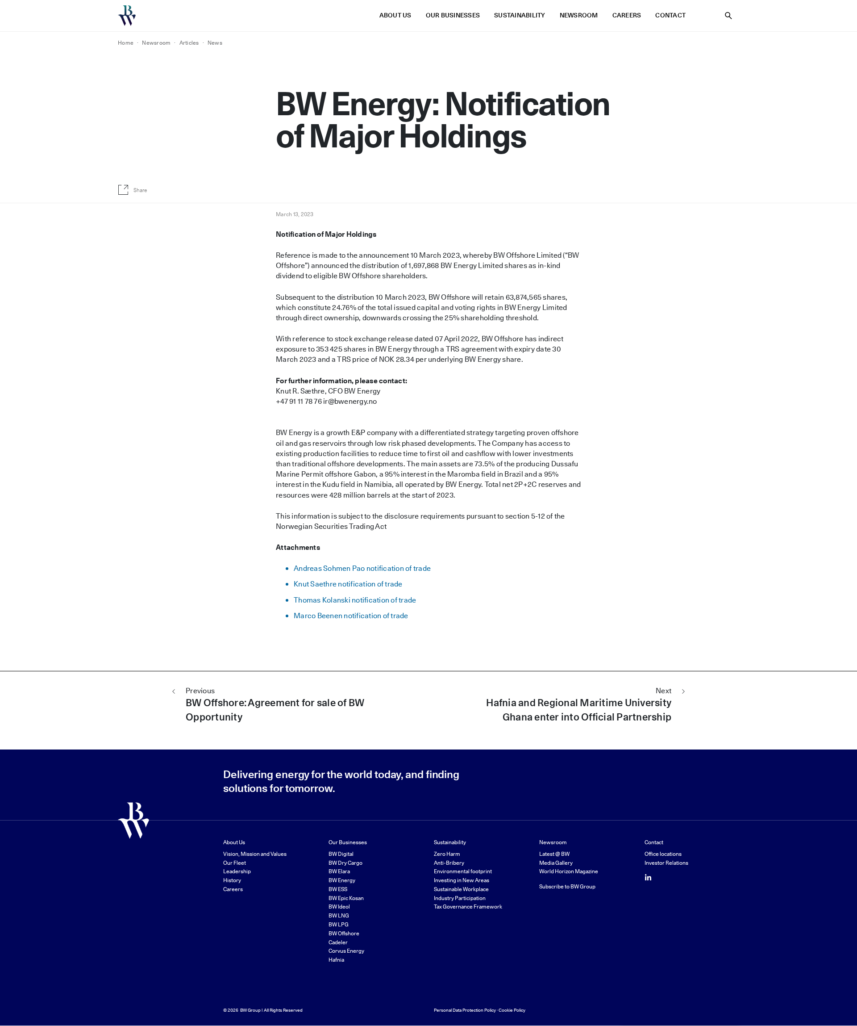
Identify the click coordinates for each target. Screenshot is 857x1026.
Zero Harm (447, 854)
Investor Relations (666, 863)
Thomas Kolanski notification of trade (355, 600)
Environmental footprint (463, 871)
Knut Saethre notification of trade (348, 584)
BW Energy (342, 880)
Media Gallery (556, 863)
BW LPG (339, 924)
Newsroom (579, 15)
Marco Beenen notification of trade (351, 615)
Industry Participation (460, 898)
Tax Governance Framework (468, 906)
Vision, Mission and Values (255, 854)
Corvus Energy (346, 951)
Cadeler (338, 942)
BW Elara (339, 871)
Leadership (237, 871)
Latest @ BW (554, 854)
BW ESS (338, 889)
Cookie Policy (512, 1010)
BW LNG (339, 915)
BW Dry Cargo (345, 863)
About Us (395, 15)
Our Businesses (453, 15)
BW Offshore (344, 933)
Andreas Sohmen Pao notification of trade (362, 568)
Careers (626, 15)
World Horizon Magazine (568, 871)
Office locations (663, 854)
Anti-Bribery (449, 863)
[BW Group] (127, 15)
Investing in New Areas (461, 880)
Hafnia (336, 959)
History (232, 880)
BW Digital (341, 854)
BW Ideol (339, 906)
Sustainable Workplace (461, 889)
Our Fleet (234, 863)
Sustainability (519, 15)
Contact (670, 15)
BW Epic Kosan (346, 898)
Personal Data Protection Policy (465, 1010)
